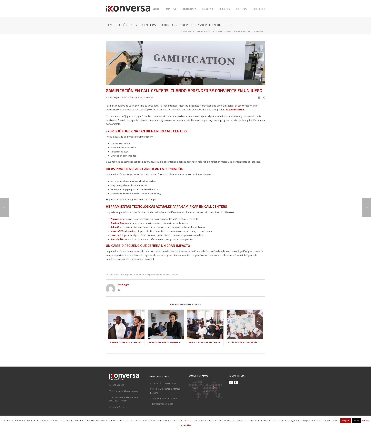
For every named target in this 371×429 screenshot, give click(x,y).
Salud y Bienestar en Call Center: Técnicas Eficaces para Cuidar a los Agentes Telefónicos (206, 342)
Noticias (241, 9)
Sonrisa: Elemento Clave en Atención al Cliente (127, 342)
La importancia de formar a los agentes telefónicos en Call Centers (166, 342)
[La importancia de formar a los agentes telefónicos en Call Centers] (166, 324)
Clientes (224, 9)
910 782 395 (118, 384)
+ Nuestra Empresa (118, 407)
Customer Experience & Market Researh (165, 390)
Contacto (258, 9)
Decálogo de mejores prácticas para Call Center (245, 342)
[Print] (259, 97)
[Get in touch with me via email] (119, 290)
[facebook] (231, 383)
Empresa (170, 9)
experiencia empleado (146, 274)
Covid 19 (207, 9)
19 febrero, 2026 (134, 97)
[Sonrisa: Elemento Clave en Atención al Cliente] (126, 324)
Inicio (155, 9)
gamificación (172, 274)
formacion (161, 274)
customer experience (125, 274)
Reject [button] (356, 420)
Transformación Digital (162, 403)
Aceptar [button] (345, 420)
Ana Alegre (114, 97)
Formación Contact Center (164, 383)
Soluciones (189, 9)
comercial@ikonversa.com (126, 391)
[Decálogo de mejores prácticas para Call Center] (245, 324)
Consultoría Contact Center (164, 398)
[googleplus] (236, 383)
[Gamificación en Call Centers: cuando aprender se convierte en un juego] (185, 63)
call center (110, 274)
